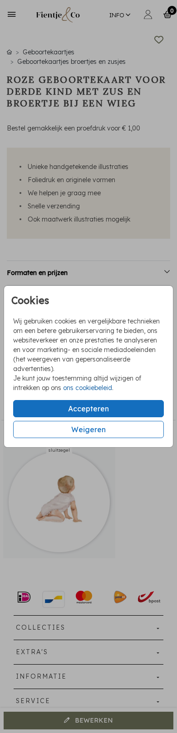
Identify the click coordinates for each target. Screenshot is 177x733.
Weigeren (88, 429)
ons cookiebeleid (87, 388)
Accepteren (88, 408)
